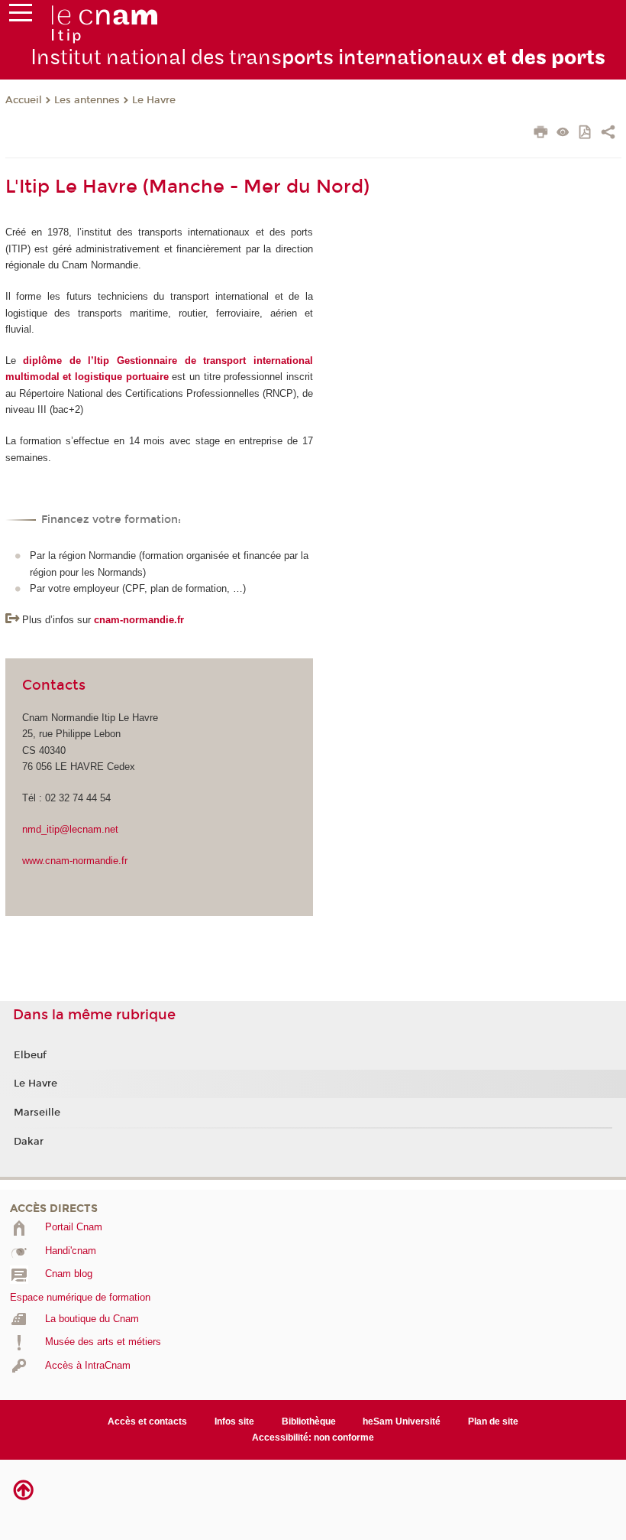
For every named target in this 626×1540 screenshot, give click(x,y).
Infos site (234, 1421)
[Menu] (21, 16)
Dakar (29, 1142)
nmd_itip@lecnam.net (70, 829)
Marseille (37, 1112)
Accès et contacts (147, 1421)
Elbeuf (30, 1055)
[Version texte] (563, 133)
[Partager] (608, 133)
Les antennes (87, 100)
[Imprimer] (540, 133)
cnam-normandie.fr (139, 619)
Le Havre (154, 100)
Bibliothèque (309, 1421)
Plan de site (493, 1421)
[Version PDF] (585, 133)
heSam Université (401, 1421)
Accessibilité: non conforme (313, 1437)
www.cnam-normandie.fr (74, 860)
